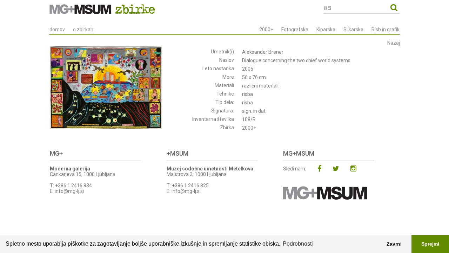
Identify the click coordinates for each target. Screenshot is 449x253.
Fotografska (294, 29)
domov (57, 29)
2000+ (266, 29)
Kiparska (325, 29)
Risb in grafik (385, 29)
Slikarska (353, 29)
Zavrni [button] (394, 244)
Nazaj (393, 43)
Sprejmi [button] (430, 244)
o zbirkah (83, 29)
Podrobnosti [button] (298, 244)
